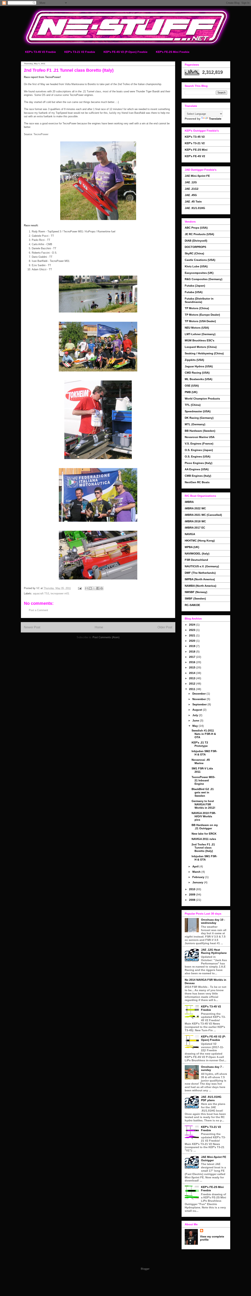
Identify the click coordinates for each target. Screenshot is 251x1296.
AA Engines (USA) (197, 469)
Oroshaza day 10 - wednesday (213, 921)
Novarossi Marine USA (200, 437)
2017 (192, 656)
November (199, 699)
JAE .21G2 (191, 188)
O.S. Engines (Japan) (199, 450)
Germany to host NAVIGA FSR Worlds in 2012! (203, 804)
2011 (192, 689)
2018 (192, 651)
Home (99, 627)
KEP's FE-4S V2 (195, 156)
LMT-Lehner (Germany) (200, 334)
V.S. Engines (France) (199, 443)
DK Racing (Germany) (199, 417)
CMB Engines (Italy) (198, 475)
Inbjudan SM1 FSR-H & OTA (204, 858)
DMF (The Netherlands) (200, 572)
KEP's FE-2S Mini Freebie (172, 51)
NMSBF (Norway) (196, 592)
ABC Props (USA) (196, 227)
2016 (192, 662)
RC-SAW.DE (192, 605)
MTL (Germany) (195, 424)
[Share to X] (94, 588)
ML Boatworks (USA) (198, 379)
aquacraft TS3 (41, 593)
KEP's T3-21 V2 (195, 143)
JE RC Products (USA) (199, 234)
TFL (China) (193, 404)
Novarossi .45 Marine (201, 761)
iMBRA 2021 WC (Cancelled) (203, 514)
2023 (192, 630)
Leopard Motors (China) (201, 346)
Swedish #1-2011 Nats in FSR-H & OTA (204, 734)
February (198, 877)
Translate (215, 118)
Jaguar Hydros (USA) (199, 366)
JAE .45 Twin (193, 201)
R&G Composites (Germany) (203, 279)
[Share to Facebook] (98, 588)
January (198, 882)
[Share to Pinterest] (102, 588)
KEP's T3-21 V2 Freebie (79, 51)
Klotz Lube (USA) (196, 266)
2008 (192, 899)
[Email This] (87, 588)
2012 (192, 683)
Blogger (145, 1268)
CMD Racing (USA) (197, 372)
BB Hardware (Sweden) (200, 430)
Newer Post (32, 627)
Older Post (164, 627)
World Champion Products (202, 398)
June (196, 720)
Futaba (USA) (194, 292)
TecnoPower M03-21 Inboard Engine (203, 780)
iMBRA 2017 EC (195, 527)
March (196, 871)
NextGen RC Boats (197, 482)
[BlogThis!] (90, 588)
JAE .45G (191, 195)
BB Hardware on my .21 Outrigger (205, 826)
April (195, 866)
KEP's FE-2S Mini (196, 149)
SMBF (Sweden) (195, 598)
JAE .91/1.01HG (195, 208)
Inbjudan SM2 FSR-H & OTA (204, 753)
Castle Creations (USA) (200, 259)
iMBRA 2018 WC (195, 521)
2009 (192, 894)
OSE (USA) (192, 385)
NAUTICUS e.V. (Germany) (202, 566)
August (197, 709)
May (195, 725)
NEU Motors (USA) (197, 327)
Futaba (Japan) (195, 285)
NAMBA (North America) (200, 585)
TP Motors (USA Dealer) (200, 321)
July (195, 715)
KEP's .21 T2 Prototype (200, 744)
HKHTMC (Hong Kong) (200, 540)
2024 (192, 624)
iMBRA (189, 501)
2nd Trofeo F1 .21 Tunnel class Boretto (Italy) (203, 848)
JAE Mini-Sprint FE (197, 175)
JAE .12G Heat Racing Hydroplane (214, 951)
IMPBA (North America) (200, 579)
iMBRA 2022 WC (195, 508)
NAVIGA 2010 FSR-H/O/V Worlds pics (204, 816)
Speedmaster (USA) (198, 411)
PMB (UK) (191, 392)
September (199, 704)
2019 (192, 646)
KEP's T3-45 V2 (195, 136)
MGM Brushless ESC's (199, 340)
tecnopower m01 (60, 593)
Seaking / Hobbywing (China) (204, 353)
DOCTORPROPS (195, 246)
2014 (192, 673)
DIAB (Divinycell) (196, 240)
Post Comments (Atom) (106, 637)
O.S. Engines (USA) (197, 456)
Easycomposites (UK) (199, 272)
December (199, 693)
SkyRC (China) (194, 253)
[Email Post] (79, 588)
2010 (192, 889)
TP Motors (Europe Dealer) (202, 314)
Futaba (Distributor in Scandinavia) (199, 300)
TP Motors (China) (197, 308)
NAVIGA (190, 534)
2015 (192, 667)
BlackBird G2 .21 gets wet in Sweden (203, 792)
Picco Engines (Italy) (198, 463)
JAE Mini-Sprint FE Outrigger (213, 1158)
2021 (192, 635)
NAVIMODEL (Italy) (197, 553)
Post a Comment (38, 610)
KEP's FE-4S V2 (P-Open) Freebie (125, 51)
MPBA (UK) (192, 547)
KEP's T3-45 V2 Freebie (40, 51)
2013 (192, 678)
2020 (192, 640)
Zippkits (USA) (194, 359)
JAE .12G (191, 182)
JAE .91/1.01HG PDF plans (211, 1098)
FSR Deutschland (196, 559)
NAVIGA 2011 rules (204, 838)
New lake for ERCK (204, 833)
